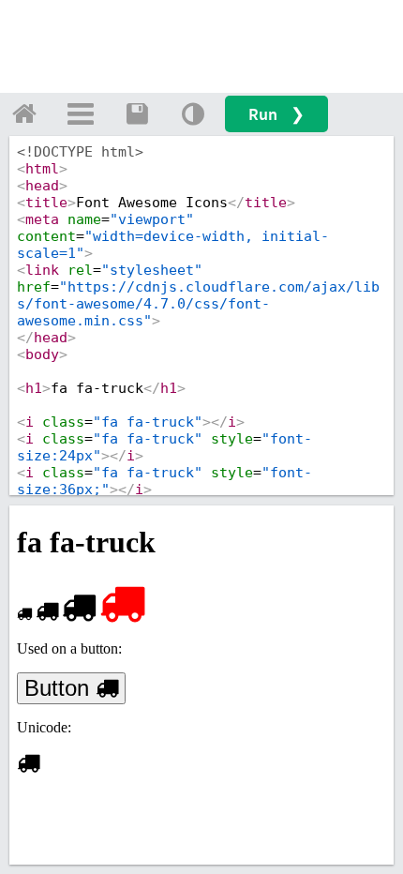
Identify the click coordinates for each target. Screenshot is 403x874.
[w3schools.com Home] (24, 113)
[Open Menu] (80, 113)
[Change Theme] (193, 113)
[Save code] (136, 113)
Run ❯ (276, 114)
